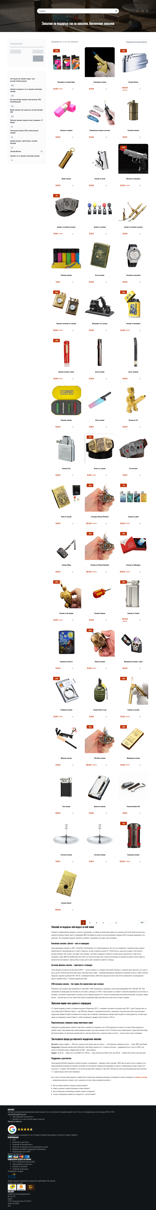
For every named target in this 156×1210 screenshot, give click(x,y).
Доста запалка (99, 420)
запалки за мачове (141, 1077)
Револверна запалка (99, 82)
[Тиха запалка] (66, 786)
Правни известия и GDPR (21, 1151)
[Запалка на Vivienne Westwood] (100, 545)
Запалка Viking (66, 565)
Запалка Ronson (133, 82)
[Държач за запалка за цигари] (133, 207)
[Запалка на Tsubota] (133, 593)
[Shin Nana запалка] (100, 738)
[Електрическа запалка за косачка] (100, 110)
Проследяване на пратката (22, 1164)
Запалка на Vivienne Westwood (100, 565)
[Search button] (116, 11)
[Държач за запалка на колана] (66, 207)
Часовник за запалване (133, 275)
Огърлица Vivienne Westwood (100, 517)
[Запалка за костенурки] (66, 593)
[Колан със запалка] (100, 448)
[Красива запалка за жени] (66, 352)
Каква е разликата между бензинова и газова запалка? (71, 1088)
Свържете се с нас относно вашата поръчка (28, 1119)
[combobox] (76, 10)
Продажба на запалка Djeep (66, 82)
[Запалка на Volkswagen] (133, 545)
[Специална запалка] (133, 835)
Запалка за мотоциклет (133, 323)
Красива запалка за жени (66, 372)
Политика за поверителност (22, 1144)
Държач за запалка (100, 227)
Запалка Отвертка (99, 613)
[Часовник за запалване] (133, 255)
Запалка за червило (66, 130)
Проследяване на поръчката (22, 1116)
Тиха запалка (66, 806)
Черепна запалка (100, 661)
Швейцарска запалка (133, 758)
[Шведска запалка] (66, 738)
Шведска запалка (66, 758)
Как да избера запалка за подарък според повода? (70, 1085)
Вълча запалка (99, 275)
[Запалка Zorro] (66, 448)
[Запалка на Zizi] (133, 400)
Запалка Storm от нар (99, 710)
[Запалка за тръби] (100, 159)
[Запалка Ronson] (133, 62)
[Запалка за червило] (66, 110)
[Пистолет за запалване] (133, 159)
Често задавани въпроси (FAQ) (23, 1161)
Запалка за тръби (99, 179)
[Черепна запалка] (100, 642)
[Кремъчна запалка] (100, 786)
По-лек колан (133, 468)
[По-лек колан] (133, 448)
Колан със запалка (100, 468)
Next (142, 922)
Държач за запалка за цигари (133, 227)
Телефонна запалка (66, 710)
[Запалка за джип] (133, 497)
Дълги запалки (99, 372)
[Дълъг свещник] (133, 352)
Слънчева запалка (66, 855)
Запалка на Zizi (133, 420)
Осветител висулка (133, 130)
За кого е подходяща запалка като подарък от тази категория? (74, 1094)
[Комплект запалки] (66, 255)
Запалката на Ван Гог (66, 661)
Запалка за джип (133, 517)
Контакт (145, 3)
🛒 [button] (73, 89)
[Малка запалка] (66, 159)
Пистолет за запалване (133, 179)
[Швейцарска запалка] (133, 738)
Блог (14, 1139)
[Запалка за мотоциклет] (133, 304)
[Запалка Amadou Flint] (133, 786)
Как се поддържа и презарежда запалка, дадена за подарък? (74, 1091)
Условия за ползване (19, 1166)
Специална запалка (133, 855)
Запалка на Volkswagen (133, 565)
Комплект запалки (66, 275)
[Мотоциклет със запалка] (100, 304)
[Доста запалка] (100, 400)
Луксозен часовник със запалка (66, 323)
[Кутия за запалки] (66, 497)
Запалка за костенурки (66, 613)
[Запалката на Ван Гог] (66, 642)
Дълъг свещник (133, 372)
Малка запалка (66, 179)
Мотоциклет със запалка (99, 323)
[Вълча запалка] (100, 255)
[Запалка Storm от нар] (100, 690)
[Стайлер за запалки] (133, 690)
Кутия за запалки (66, 517)
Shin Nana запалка (99, 758)
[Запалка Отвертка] (100, 593)
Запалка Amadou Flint (133, 806)
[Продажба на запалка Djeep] (66, 62)
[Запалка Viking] (66, 545)
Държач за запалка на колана (66, 227)
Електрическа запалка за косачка (100, 130)
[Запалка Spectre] (66, 883)
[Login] (137, 11)
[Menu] (147, 11)
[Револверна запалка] (100, 62)
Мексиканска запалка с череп (133, 661)
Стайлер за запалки (133, 710)
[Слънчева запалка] (66, 835)
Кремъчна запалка (99, 806)
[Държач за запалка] (100, 207)
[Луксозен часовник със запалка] (66, 304)
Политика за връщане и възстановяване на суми (30, 1146)
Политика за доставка (20, 1142)
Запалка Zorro (66, 468)
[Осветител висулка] (133, 110)
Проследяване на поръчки (130, 3)
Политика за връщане (20, 1168)
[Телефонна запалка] (66, 690)
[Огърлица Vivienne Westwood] (100, 497)
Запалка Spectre (66, 903)
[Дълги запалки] (100, 352)
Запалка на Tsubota (133, 613)
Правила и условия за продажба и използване (29, 1149)
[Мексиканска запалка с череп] (133, 642)
